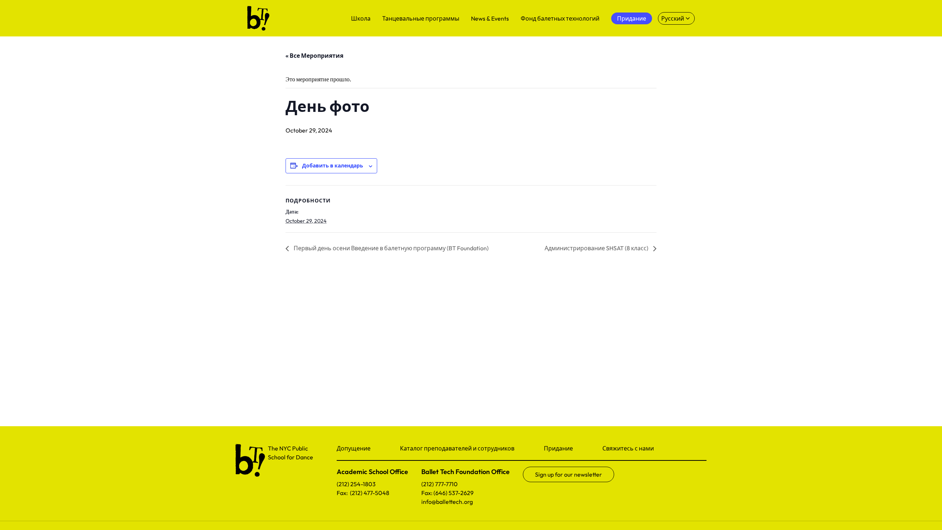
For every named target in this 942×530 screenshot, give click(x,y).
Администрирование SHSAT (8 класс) (597, 248)
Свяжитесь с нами (628, 448)
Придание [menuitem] (631, 18)
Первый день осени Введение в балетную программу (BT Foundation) (391, 248)
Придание (558, 448)
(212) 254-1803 (356, 484)
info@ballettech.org (447, 501)
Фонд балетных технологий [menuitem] (560, 18)
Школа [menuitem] (361, 18)
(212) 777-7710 (439, 484)
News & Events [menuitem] (490, 18)
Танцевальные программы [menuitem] (420, 18)
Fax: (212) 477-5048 (363, 493)
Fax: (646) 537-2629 (447, 493)
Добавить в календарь (332, 165)
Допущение (354, 448)
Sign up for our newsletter (568, 474)
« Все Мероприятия (314, 55)
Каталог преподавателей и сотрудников (457, 448)
